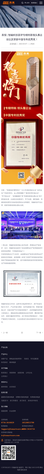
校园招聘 (4, 411)
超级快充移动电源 (7, 397)
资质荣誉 (12, 373)
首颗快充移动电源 (22, 397)
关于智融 (4, 368)
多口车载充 (14, 400)
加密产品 (4, 359)
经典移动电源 (35, 397)
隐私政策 (24, 470)
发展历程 (21, 373)
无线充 (26, 359)
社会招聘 (12, 411)
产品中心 (4, 354)
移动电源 (12, 362)
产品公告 (4, 347)
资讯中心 (4, 382)
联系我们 (34, 3)
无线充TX (4, 400)
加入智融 (4, 406)
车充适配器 (34, 359)
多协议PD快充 (33, 400)
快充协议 (4, 362)
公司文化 (29, 373)
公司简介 (4, 376)
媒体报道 (4, 387)
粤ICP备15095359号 (32, 467)
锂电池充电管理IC (15, 359)
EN (28, 3)
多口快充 (23, 400)
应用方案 (4, 392)
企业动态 (12, 387)
